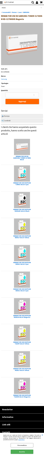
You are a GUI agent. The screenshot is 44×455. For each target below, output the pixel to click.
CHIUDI (42, 435)
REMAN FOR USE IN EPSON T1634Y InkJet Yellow (22, 343)
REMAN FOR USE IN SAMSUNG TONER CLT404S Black (22, 158)
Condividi (7, 121)
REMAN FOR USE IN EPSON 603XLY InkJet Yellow (22, 236)
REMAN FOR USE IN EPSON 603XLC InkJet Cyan (22, 290)
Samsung (4, 79)
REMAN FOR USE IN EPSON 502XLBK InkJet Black (22, 210)
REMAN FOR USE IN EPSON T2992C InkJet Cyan (22, 183)
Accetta (22, 452)
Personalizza (22, 445)
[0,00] (41, 2)
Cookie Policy (21, 439)
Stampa (7, 116)
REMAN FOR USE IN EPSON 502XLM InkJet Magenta (22, 316)
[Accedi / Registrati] (37, 2)
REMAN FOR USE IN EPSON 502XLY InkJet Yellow (22, 369)
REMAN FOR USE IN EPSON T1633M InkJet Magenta (22, 396)
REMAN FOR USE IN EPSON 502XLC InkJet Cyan (22, 263)
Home (4, 8)
